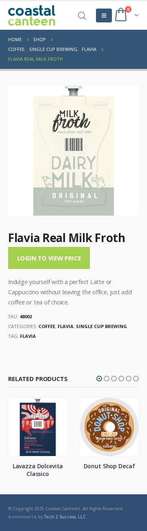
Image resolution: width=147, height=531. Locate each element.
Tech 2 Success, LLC (65, 517)
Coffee (46, 326)
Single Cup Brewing (101, 326)
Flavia (66, 326)
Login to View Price (49, 258)
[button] (99, 378)
